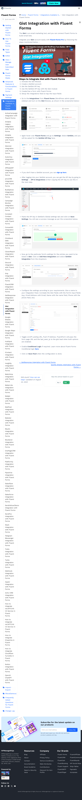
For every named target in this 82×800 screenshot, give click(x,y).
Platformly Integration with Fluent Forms (9, 465)
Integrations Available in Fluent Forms (10, 104)
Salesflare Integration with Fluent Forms (9, 487)
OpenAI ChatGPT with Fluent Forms (9, 678)
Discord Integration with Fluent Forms (9, 266)
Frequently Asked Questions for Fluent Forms (9, 702)
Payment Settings (8, 96)
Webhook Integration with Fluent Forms (9, 574)
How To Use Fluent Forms (8, 42)
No (58, 382)
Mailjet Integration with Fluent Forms (9, 399)
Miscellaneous (10, 693)
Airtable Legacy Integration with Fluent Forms (9, 126)
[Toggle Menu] (79, 8)
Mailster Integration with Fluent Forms (9, 421)
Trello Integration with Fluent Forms (9, 552)
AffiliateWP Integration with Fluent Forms (9, 171)
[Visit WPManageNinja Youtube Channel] (15, 786)
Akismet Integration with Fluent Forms (9, 149)
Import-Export (8, 688)
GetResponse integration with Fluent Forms (10, 299)
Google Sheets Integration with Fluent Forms (9, 322)
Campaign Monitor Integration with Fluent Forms (9, 205)
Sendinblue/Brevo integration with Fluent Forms (10, 507)
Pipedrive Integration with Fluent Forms (9, 476)
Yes (66, 382)
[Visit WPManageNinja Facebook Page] (2, 786)
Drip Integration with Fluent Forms (9, 277)
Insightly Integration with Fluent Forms (9, 367)
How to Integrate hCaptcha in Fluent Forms (9, 640)
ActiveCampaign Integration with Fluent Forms (10, 115)
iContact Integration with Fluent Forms (9, 356)
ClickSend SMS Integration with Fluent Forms (9, 243)
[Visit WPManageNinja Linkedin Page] (8, 786)
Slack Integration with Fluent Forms (9, 528)
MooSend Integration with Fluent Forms (9, 443)
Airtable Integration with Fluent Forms (9, 138)
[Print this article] (80, 22)
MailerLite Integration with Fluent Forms (9, 388)
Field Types (7, 51)
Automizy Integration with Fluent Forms (9, 160)
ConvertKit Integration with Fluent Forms (9, 231)
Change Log (9, 711)
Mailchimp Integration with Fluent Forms (9, 377)
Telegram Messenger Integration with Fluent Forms (9, 540)
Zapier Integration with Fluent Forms (9, 585)
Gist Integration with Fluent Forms (9, 309)
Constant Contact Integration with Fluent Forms (9, 219)
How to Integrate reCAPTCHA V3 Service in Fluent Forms (10, 626)
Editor (7, 56)
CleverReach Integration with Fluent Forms (10, 255)
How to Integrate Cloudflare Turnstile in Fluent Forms (9, 655)
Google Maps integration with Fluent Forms (10, 334)
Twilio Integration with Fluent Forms (9, 563)
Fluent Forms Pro (57, 40)
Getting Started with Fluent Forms (8, 30)
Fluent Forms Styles (7, 75)
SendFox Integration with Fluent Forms (9, 517)
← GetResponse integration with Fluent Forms (37, 362)
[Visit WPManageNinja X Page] (11, 786)
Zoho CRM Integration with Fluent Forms (9, 596)
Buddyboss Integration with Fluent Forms (9, 193)
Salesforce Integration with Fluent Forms (9, 498)
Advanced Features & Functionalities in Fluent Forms (10, 86)
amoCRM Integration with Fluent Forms (9, 182)
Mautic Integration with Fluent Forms (9, 432)
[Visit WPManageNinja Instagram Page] (5, 786)
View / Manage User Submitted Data (9, 64)
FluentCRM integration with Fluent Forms (9, 288)
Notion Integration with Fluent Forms (9, 668)
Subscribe (72, 730)
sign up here (61, 172)
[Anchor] (66, 79)
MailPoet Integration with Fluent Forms (9, 410)
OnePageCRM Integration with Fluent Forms (10, 454)
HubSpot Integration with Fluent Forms (9, 345)
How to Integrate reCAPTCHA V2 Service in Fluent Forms (10, 610)
